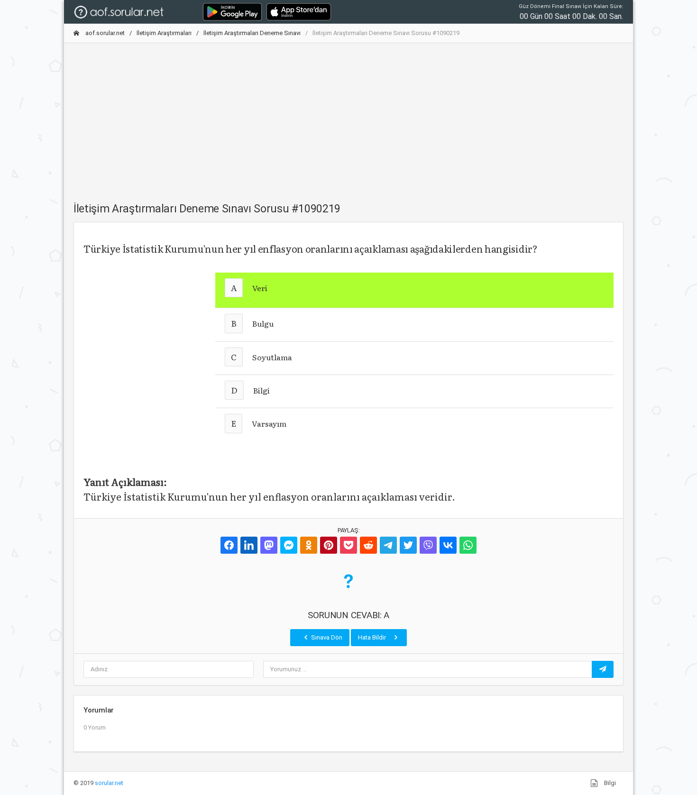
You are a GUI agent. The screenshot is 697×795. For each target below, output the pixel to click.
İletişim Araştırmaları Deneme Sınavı (252, 33)
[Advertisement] (348, 117)
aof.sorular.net (104, 33)
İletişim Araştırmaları (164, 33)
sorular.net (109, 782)
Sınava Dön (326, 637)
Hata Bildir (372, 637)
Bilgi (609, 782)
